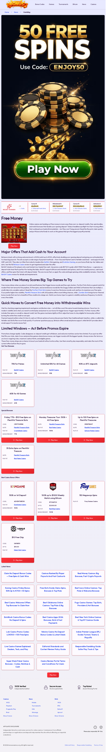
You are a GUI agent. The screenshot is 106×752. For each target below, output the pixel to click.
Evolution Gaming (69, 262)
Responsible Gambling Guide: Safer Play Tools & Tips (88, 647)
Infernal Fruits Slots (31, 208)
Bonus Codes (39, 4)
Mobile (34, 702)
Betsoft (60, 709)
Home (7, 12)
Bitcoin (75, 4)
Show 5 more (7, 716)
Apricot (60, 712)
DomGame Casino (20, 505)
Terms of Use (98, 745)
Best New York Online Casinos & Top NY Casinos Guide (88, 618)
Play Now (14, 246)
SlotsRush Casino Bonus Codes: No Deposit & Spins (17, 618)
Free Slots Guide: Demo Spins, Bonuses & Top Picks (53, 589)
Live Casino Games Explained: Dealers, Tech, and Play (18, 647)
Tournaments (63, 4)
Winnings (35, 712)
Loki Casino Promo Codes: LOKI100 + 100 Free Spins (17, 633)
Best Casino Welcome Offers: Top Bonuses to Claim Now (18, 604)
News (84, 4)
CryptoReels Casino (20, 431)
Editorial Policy (70, 745)
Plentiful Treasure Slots (33, 292)
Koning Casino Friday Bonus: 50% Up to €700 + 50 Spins (17, 589)
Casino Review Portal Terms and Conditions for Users (53, 662)
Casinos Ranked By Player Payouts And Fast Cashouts (53, 574)
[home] (17, 7)
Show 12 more (33, 716)
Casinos (93, 4)
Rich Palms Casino (55, 427)
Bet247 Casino (6, 274)
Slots (56, 699)
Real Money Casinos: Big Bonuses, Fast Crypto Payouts (88, 574)
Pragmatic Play (11, 709)
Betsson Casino (19, 264)
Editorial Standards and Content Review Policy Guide (53, 647)
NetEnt (46, 262)
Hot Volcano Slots (52, 208)
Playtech (9, 706)
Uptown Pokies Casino (92, 431)
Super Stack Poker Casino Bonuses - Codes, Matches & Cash (17, 664)
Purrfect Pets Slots (39, 290)
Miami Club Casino (20, 550)
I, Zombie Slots (83, 292)
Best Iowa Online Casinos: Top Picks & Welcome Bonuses (88, 589)
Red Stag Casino (54, 509)
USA (33, 709)
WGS (8, 702)
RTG (59, 706)
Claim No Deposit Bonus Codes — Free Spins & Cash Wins (17, 574)
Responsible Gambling (84, 745)
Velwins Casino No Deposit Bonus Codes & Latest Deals (53, 633)
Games (51, 4)
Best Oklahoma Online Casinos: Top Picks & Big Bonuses (53, 605)
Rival (7, 712)
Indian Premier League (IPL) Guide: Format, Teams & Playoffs (88, 635)
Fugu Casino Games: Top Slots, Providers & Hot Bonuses (88, 604)
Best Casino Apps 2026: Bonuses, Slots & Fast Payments (53, 620)
